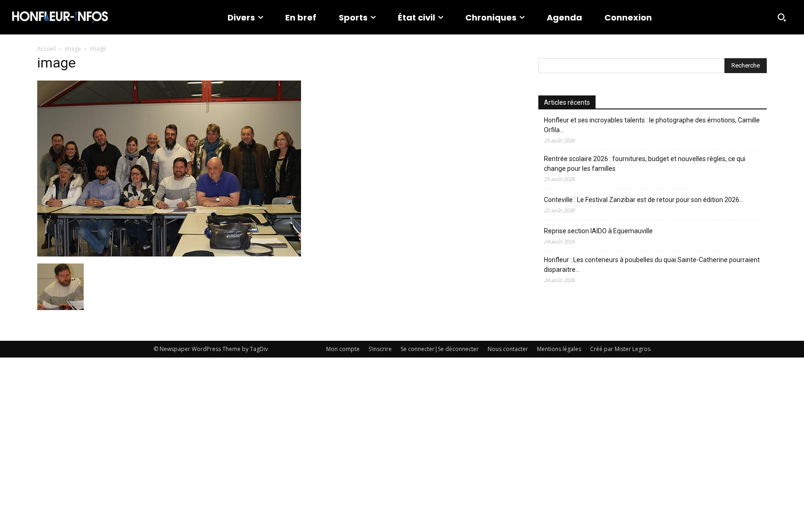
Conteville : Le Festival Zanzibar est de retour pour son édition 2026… (644, 199)
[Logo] (60, 17)
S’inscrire (380, 349)
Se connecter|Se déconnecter (440, 349)
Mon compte (343, 349)
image (73, 49)
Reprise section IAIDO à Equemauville (599, 231)
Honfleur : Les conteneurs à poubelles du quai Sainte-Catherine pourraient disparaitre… (652, 264)
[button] (781, 17)
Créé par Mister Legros (620, 349)
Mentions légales (559, 349)
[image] (169, 254)
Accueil (46, 49)
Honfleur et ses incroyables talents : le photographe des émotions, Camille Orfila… (652, 125)
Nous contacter (508, 349)
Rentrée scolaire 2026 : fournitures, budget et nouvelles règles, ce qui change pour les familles (644, 163)
